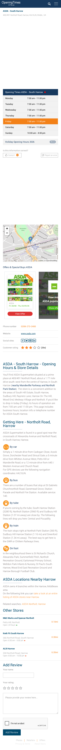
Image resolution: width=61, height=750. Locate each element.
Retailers (31, 740)
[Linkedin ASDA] (34, 340)
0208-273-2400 (28, 326)
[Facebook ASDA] (22, 340)
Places (19, 740)
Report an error (51, 155)
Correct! (13, 155)
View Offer (20, 314)
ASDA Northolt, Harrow (33, 604)
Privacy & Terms (22, 744)
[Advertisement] (30, 55)
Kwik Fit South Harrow (13, 633)
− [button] (7, 233)
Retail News (40, 744)
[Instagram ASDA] (30, 340)
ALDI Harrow (9, 648)
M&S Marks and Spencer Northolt (18, 618)
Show (52, 142)
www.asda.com (28, 333)
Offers (42, 740)
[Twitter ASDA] (26, 340)
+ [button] (7, 228)
